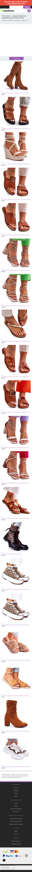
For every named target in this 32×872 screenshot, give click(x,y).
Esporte (16, 796)
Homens (16, 793)
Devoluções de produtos (16, 821)
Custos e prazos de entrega (16, 818)
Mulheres (16, 790)
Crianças (16, 787)
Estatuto (16, 806)
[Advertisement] (16, 40)
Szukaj (27, 7)
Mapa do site (16, 811)
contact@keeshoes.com (16, 4)
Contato (16, 803)
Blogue (16, 831)
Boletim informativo (16, 841)
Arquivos (16, 834)
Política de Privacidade (16, 808)
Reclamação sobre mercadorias (16, 824)
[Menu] (29, 10)
